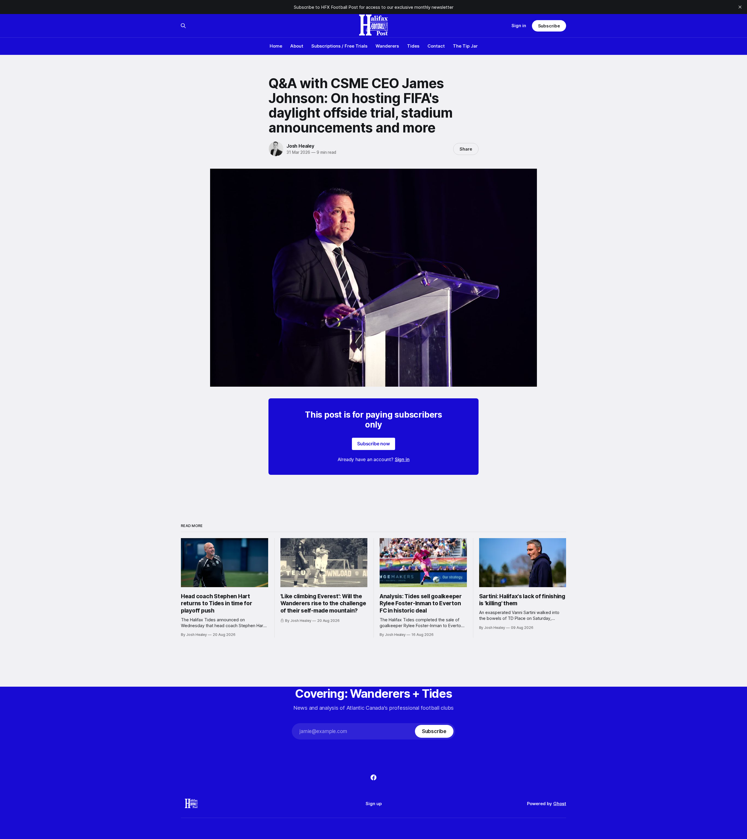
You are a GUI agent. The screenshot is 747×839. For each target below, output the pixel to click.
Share (466, 149)
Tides (413, 46)
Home (276, 46)
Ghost (559, 803)
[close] (740, 7)
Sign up (374, 803)
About (296, 46)
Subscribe (549, 26)
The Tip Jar (465, 46)
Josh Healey (300, 146)
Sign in (519, 25)
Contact (436, 46)
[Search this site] (183, 25)
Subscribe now (373, 443)
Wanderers (387, 46)
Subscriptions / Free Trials (339, 46)
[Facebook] (373, 777)
